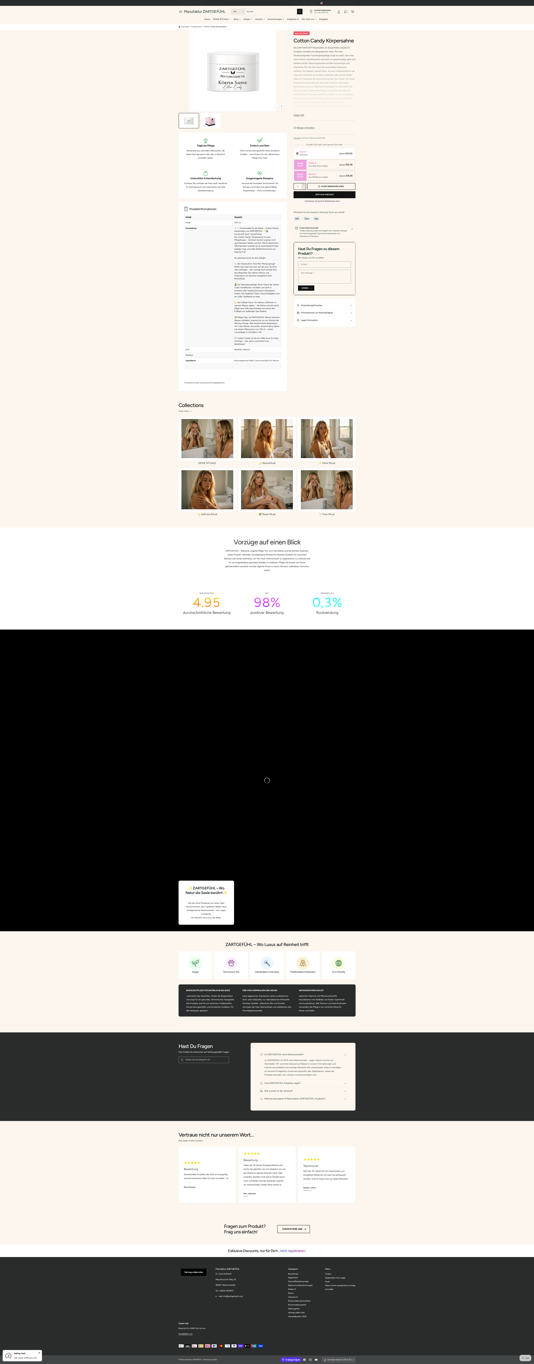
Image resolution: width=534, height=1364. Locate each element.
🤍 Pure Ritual (326, 514)
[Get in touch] (345, 11)
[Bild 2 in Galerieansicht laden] (210, 121)
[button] (180, 11)
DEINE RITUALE (220, 19)
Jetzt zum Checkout (324, 194)
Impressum (293, 1297)
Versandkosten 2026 (297, 1316)
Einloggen (311, 3)
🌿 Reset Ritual (267, 514)
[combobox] (274, 11)
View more (184, 411)
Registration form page (335, 1278)
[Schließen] (352, 229)
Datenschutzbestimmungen (300, 1285)
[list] (267, 603)
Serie (236, 19)
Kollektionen (196, 26)
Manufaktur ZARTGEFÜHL (193, 1360)
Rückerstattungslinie (297, 1304)
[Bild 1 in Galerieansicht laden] (189, 121)
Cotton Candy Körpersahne (215, 26)
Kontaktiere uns (292, 1229)
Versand (297, 138)
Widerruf (292, 1289)
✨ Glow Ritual (326, 463)
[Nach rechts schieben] (281, 106)
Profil (327, 1281)
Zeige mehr (299, 115)
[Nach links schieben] (276, 106)
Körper (247, 19)
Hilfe (298, 3)
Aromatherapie (275, 19)
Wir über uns (308, 19)
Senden (304, 288)
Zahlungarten (294, 1308)
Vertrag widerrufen (193, 1272)
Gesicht (259, 19)
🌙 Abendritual (267, 463)
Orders (328, 1274)
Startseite (185, 26)
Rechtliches (293, 1274)
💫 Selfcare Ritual (207, 514)
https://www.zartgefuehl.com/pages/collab (340, 1287)
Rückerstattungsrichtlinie (299, 1301)
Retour (291, 1293)
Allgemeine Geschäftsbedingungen (298, 1279)
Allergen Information (305, 127)
